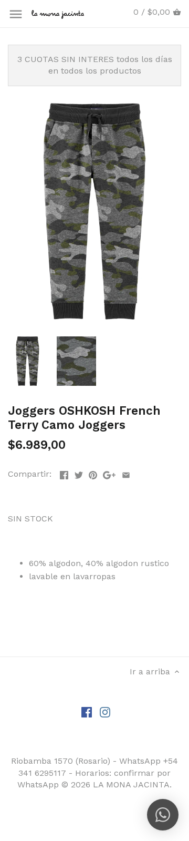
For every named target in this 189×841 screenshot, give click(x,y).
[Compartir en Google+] (109, 473)
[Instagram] (105, 711)
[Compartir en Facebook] (64, 473)
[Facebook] (86, 711)
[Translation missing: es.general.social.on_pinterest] (93, 473)
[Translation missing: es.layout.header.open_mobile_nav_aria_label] (16, 14)
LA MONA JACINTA (131, 784)
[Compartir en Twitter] (79, 473)
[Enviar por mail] (126, 473)
